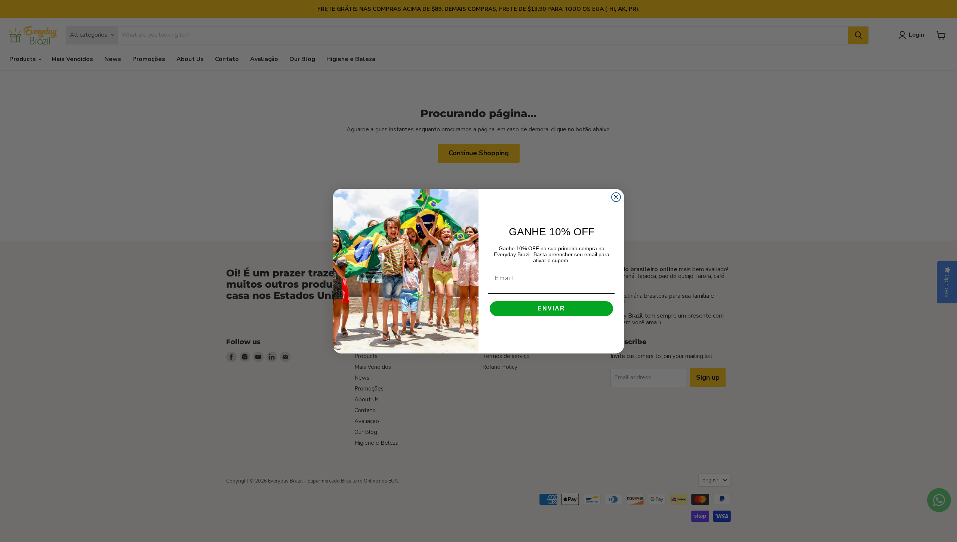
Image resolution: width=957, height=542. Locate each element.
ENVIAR (551, 308)
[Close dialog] (616, 197)
